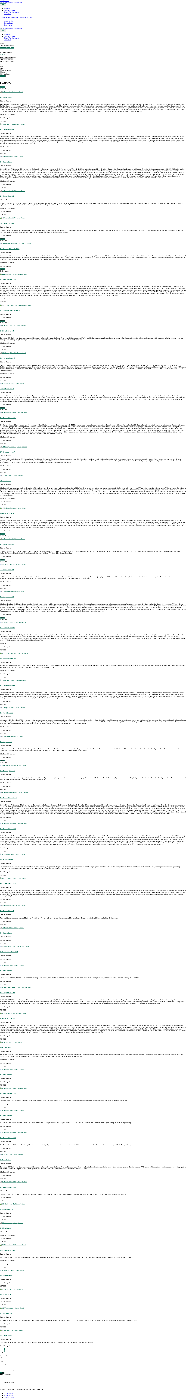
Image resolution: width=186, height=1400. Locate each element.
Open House (6, 74)
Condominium (6, 70)
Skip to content (4, 1)
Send (2, 1372)
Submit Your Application (11, 12)
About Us (7, 8)
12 (1, 54)
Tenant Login (8, 23)
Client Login (8, 21)
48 (4, 54)
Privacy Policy (9, 1397)
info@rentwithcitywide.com (22, 17)
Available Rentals (9, 10)
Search (3, 76)
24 (2, 54)
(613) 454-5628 (5, 17)
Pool (3, 72)
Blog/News (8, 25)
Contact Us (7, 14)
